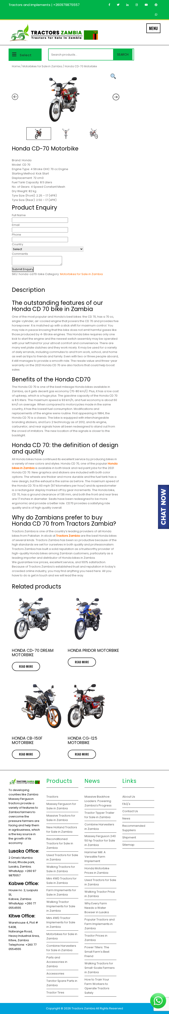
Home (16, 66)
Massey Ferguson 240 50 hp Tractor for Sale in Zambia (100, 840)
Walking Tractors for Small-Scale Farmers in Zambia (99, 967)
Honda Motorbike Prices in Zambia (96, 870)
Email (16, 225)
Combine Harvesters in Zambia (99, 826)
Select (26, 55)
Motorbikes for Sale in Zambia (42, 66)
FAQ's (126, 804)
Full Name (19, 215)
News (126, 818)
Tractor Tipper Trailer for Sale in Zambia (99, 815)
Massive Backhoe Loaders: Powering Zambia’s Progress (98, 801)
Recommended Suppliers (133, 828)
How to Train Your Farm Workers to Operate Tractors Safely (96, 986)
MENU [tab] (153, 28)
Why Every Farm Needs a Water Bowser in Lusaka (97, 907)
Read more (26, 666)
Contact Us (130, 811)
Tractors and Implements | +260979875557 (44, 4)
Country (17, 244)
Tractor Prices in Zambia (95, 937)
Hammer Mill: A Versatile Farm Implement (95, 856)
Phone (16, 234)
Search (123, 54)
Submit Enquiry (22, 269)
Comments (20, 254)
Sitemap (128, 845)
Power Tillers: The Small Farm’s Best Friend (96, 951)
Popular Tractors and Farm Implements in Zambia (99, 923)
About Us (128, 797)
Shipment (129, 837)
